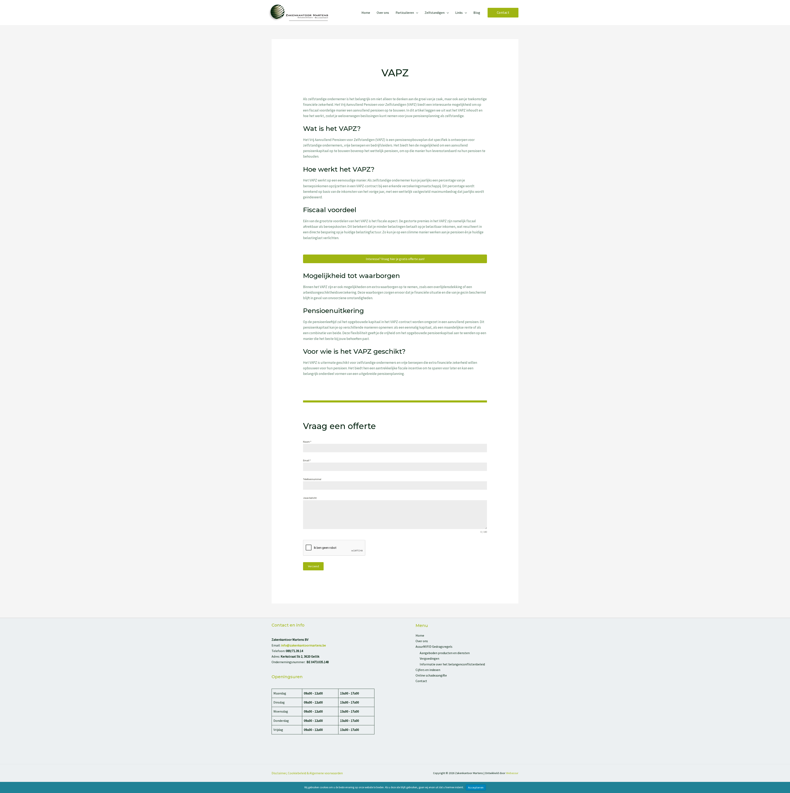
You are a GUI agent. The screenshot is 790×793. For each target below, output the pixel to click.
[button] (416, 12)
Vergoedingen (429, 658)
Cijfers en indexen (428, 670)
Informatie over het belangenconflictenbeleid (452, 664)
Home (420, 635)
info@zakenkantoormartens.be (303, 645)
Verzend (313, 566)
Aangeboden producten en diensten (445, 653)
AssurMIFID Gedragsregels (434, 646)
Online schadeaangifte (431, 675)
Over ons (422, 641)
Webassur (512, 773)
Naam (307, 441)
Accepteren (476, 787)
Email (307, 460)
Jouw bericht (310, 497)
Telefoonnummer (312, 479)
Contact (421, 681)
